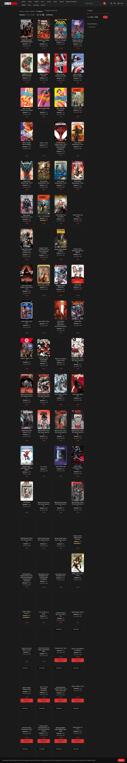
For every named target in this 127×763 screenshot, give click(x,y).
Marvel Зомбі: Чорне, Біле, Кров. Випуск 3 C (61, 432)
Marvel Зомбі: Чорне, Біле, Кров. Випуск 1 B (61, 540)
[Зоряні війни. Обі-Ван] (44, 274)
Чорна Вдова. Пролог (78, 612)
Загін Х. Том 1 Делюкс (44, 216)
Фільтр (105, 17)
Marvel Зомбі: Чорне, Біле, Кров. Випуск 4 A (44, 396)
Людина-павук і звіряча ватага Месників (77, 537)
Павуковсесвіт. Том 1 (61, 648)
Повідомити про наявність (60, 660)
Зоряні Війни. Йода (43, 321)
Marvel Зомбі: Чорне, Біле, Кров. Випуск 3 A (44, 432)
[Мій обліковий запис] (111, 3)
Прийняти (121, 760)
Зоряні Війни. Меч (61, 466)
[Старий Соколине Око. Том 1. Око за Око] (60, 601)
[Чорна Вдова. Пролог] (77, 601)
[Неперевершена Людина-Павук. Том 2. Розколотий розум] (60, 676)
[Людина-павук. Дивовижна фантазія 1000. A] (27, 455)
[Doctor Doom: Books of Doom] (60, 238)
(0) (30, 46)
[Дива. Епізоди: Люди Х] (44, 97)
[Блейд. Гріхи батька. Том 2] (77, 562)
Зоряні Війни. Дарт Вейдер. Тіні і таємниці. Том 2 (26, 250)
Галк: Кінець (43, 466)
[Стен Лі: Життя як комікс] (44, 601)
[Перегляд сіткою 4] (43, 15)
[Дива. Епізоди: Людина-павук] (27, 676)
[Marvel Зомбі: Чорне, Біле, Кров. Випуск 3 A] (44, 419)
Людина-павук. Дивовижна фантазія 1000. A (27, 468)
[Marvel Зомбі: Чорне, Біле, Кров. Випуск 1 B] (60, 527)
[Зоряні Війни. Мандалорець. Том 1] (77, 131)
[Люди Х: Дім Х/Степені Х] (27, 601)
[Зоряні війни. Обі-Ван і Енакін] (60, 383)
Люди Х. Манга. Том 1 (78, 686)
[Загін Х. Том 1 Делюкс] (44, 205)
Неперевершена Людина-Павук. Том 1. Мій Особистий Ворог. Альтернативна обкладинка (27, 577)
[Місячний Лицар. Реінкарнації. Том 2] (27, 716)
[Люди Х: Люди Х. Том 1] (27, 347)
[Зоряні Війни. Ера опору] (77, 204)
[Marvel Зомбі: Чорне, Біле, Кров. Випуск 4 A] (44, 383)
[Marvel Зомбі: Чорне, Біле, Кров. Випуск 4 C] (27, 383)
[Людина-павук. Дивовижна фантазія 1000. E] (77, 238)
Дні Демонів (26, 502)
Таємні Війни (77, 321)
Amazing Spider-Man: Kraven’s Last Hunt (60, 729)
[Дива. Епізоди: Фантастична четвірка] (27, 97)
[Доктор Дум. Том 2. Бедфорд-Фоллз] (60, 563)
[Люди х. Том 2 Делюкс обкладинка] (77, 637)
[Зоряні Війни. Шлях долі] (27, 310)
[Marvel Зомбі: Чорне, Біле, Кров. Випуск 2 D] (44, 491)
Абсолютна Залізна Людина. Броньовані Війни (43, 649)
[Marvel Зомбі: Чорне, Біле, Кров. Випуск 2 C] (60, 491)
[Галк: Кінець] (44, 455)
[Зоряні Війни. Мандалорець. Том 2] (44, 170)
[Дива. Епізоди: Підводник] (60, 97)
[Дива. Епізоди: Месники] (44, 63)
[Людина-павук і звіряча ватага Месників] (77, 526)
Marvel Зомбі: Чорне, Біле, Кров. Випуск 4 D (78, 360)
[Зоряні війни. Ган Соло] (77, 716)
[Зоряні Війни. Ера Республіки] (60, 204)
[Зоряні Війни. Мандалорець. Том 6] (27, 204)
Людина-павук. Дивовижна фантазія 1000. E (77, 250)
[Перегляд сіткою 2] (38, 15)
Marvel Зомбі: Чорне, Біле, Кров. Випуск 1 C (44, 539)
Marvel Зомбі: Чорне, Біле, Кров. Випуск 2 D (44, 504)
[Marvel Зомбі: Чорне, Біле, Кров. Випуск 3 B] (77, 419)
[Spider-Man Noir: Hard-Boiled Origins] (27, 29)
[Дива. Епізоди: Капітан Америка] (77, 63)
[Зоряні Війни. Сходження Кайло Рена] (77, 455)
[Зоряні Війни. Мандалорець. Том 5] (27, 170)
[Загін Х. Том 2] (77, 97)
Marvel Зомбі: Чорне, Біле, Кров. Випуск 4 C (27, 396)
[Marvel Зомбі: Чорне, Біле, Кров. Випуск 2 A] (77, 491)
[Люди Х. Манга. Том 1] (77, 676)
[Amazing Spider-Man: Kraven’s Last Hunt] (60, 716)
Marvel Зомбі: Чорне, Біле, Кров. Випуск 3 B (78, 432)
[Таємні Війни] (77, 310)
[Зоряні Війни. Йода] (44, 310)
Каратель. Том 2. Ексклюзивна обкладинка (43, 359)
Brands (27, 11)
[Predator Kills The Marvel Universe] (77, 29)
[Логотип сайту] (10, 3)
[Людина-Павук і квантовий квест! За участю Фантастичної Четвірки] (44, 715)
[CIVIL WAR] (77, 274)
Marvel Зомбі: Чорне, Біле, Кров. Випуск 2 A (78, 504)
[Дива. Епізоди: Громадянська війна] (60, 63)
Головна (21, 11)
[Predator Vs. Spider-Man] (44, 29)
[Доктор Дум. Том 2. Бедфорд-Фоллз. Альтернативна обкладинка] (44, 563)
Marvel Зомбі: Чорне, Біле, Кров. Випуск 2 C (61, 504)
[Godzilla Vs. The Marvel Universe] (27, 63)
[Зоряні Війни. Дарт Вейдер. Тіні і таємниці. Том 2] (27, 238)
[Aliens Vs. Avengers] (60, 29)
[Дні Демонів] (27, 491)
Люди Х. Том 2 (44, 143)
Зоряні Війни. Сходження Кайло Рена (78, 467)
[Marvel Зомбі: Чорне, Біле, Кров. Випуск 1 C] (44, 527)
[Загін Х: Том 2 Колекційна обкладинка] (44, 676)
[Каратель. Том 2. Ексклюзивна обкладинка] (44, 347)
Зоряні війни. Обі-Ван (44, 285)
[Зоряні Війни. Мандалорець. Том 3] (77, 170)
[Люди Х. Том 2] (44, 131)
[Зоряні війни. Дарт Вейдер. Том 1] (27, 419)
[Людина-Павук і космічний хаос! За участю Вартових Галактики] (44, 238)
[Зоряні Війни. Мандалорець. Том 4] (60, 170)
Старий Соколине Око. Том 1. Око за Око (61, 614)
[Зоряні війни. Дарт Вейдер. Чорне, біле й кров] (27, 274)
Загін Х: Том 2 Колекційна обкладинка (44, 688)
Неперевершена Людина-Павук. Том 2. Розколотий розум (60, 688)
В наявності (92, 27)
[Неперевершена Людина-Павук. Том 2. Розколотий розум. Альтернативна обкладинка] (60, 131)
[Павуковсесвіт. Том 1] (60, 637)
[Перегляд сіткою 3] (40, 15)
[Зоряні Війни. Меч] (60, 455)
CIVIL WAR (77, 285)
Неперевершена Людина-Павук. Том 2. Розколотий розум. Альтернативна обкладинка (60, 146)
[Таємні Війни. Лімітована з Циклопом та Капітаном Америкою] (60, 310)
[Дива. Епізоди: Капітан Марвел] (27, 131)
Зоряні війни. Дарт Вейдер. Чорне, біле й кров (27, 287)
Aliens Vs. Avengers (60, 40)
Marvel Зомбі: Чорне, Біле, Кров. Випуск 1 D (27, 539)
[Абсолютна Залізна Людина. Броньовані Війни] (44, 637)
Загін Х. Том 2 (78, 108)
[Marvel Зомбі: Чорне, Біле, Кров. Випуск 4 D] (77, 347)
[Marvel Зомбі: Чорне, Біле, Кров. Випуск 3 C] (60, 419)
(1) (46, 220)
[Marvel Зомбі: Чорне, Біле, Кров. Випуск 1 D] (27, 527)
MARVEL (33, 11)
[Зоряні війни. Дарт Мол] (77, 383)
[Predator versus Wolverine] (60, 274)
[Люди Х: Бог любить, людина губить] (60, 347)
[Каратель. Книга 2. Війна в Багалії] (27, 637)
